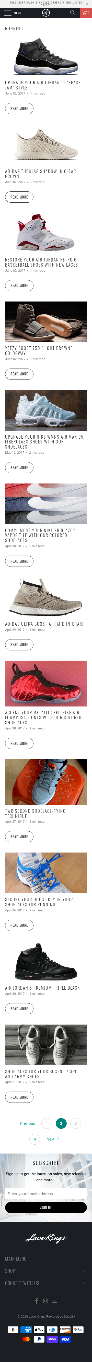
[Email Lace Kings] (55, 1301)
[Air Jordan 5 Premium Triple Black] (46, 961)
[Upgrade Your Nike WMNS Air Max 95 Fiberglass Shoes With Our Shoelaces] (46, 410)
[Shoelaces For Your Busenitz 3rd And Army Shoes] (46, 1045)
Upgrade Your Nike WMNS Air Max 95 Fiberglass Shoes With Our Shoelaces (44, 442)
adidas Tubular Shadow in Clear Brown (40, 173)
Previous (27, 1123)
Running (14, 28)
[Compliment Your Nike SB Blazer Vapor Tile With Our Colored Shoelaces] (46, 503)
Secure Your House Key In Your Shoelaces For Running (39, 902)
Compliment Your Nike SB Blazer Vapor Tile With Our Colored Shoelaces (40, 535)
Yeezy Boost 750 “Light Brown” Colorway (38, 350)
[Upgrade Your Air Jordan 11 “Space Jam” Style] (46, 56)
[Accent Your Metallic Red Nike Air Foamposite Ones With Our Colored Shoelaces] (46, 683)
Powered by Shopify (60, 1316)
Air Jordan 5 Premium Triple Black (42, 988)
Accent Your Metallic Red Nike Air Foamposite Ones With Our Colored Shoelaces (43, 717)
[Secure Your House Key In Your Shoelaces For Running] (46, 873)
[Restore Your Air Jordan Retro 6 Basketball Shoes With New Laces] (46, 233)
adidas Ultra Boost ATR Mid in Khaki (44, 624)
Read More (19, 108)
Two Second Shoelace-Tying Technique (35, 813)
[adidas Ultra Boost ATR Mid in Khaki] (46, 597)
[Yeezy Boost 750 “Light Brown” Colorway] (46, 322)
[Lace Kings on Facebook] (37, 1301)
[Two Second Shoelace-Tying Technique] (46, 782)
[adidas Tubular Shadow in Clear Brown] (46, 144)
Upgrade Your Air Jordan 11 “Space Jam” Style (43, 85)
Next (51, 1139)
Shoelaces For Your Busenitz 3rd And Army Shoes (41, 1074)
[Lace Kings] (46, 13)
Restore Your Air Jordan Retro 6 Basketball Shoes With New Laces (41, 262)
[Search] (74, 12)
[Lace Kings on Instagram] (46, 1301)
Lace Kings (37, 1316)
